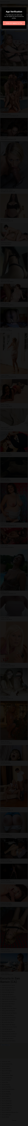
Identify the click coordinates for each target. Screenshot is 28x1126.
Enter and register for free (14, 23)
